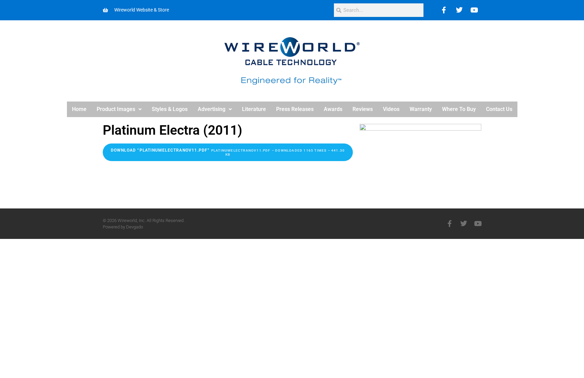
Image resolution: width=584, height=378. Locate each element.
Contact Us (499, 109)
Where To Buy (459, 109)
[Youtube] (474, 10)
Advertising (211, 109)
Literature (254, 109)
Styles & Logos (170, 109)
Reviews (362, 109)
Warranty (421, 109)
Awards (333, 109)
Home (79, 109)
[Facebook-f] (449, 223)
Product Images (116, 109)
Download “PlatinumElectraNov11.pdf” (228, 152)
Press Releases (295, 109)
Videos (391, 109)
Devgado (134, 226)
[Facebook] (444, 10)
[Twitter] (459, 10)
